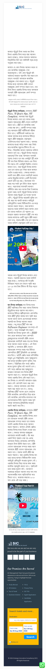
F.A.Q (26, 585)
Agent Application (30, 595)
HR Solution (12, 588)
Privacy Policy (28, 588)
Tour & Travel (13, 591)
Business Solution (14, 595)
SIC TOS (26, 591)
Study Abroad (13, 585)
